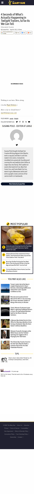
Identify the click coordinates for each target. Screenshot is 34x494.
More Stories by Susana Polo (17, 184)
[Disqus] (17, 390)
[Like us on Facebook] (20, 122)
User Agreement (8, 431)
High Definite (11, 105)
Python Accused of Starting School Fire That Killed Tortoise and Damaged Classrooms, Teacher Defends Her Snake (19, 248)
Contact (20, 437)
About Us (19, 425)
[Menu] (2, 2)
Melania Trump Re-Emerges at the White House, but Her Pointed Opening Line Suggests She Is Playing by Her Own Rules (20, 334)
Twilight (16, 118)
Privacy (6, 428)
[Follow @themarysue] (17, 122)
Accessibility (24, 428)
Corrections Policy (9, 434)
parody (11, 118)
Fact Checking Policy (22, 434)
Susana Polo (5, 29)
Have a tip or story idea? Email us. (19, 358)
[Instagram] (23, 122)
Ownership (13, 437)
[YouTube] (29, 122)
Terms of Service (14, 428)
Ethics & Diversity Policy (21, 431)
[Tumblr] (26, 122)
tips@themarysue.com (9, 113)
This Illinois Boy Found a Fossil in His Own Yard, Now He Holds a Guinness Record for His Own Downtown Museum (20, 344)
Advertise (26, 425)
